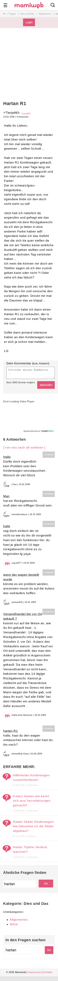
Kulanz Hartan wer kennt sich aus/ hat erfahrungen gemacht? (31, 801)
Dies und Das (27, 14)
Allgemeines (45, 14)
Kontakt (47, 972)
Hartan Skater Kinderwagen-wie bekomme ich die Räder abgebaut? (34, 826)
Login (29, 22)
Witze (14, 924)
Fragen (12, 14)
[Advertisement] (29, 69)
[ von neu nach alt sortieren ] (24, 447)
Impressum (34, 972)
